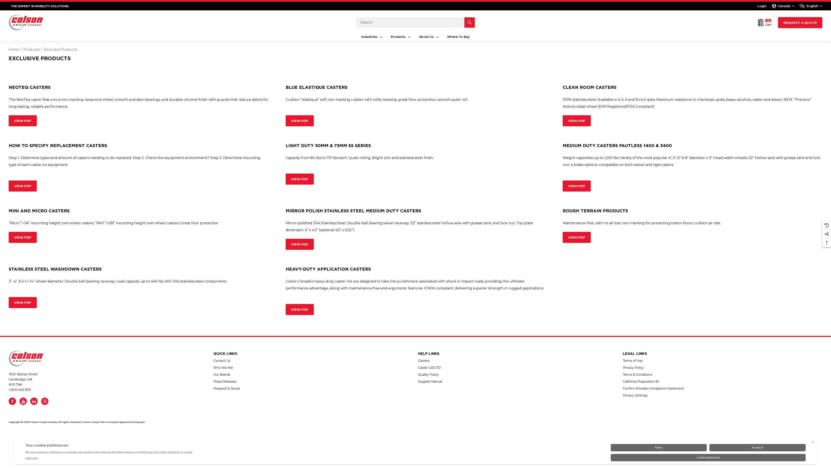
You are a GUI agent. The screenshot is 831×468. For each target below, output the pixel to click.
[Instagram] (44, 401)
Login (762, 6)
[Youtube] (23, 401)
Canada (784, 6)
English (812, 6)
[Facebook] (12, 401)
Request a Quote (800, 23)
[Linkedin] (34, 401)
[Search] (469, 22)
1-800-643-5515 (20, 390)
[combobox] (811, 6)
